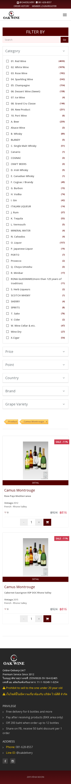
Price (9, 351)
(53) (63, 218)
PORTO (15, 254)
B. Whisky (16, 133)
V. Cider (15, 319)
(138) (62, 91)
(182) (62, 73)
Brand (10, 391)
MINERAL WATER (21, 230)
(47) (63, 325)
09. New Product (20, 109)
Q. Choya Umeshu (21, 266)
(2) (63, 260)
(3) (63, 127)
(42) (63, 200)
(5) (63, 139)
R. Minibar (17, 273)
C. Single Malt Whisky (24, 145)
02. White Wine (20, 67)
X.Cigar (15, 337)
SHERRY (15, 301)
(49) (63, 182)
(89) (63, 133)
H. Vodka (16, 194)
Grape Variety (16, 404)
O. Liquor (16, 242)
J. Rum (15, 212)
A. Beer (15, 121)
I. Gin (14, 200)
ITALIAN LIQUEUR (21, 206)
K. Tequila (17, 218)
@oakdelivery (27, 2)
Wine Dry (16, 331)
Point (9, 364)
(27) (63, 331)
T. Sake (15, 313)
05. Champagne (20, 85)
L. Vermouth (18, 224)
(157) (62, 242)
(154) (62, 85)
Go (64, 39)
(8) (63, 307)
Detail (35, 482)
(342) (62, 79)
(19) (63, 248)
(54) (63, 337)
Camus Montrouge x (35, 421)
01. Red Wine (18, 61)
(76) (63, 313)
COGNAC (16, 158)
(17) (63, 272)
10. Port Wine (19, 115)
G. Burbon (17, 188)
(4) (63, 97)
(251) (62, 109)
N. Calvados (18, 236)
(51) (63, 145)
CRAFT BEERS (18, 164)
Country (12, 377)
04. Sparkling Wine (22, 79)
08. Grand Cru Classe (23, 103)
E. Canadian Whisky (22, 176)
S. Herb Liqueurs (20, 289)
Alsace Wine (18, 127)
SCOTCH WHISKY (20, 295)
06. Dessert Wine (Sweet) (25, 91)
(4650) (62, 61)
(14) (63, 206)
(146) (62, 103)
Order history (21, 6)
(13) (63, 188)
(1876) (62, 67)
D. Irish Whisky (19, 170)
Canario (15, 152)
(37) (63, 212)
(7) (63, 254)
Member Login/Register (44, 6)
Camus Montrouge (19, 490)
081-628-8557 (45, 2)
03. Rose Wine (19, 73)
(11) (63, 283)
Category (12, 51)
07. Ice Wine (18, 97)
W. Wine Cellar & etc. (23, 325)
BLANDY (15, 139)
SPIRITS (15, 307)
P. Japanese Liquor (22, 248)
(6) (63, 115)
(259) (62, 121)
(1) (63, 151)
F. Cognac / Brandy (22, 182)
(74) (63, 194)
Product (12, 421)
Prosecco (16, 260)
